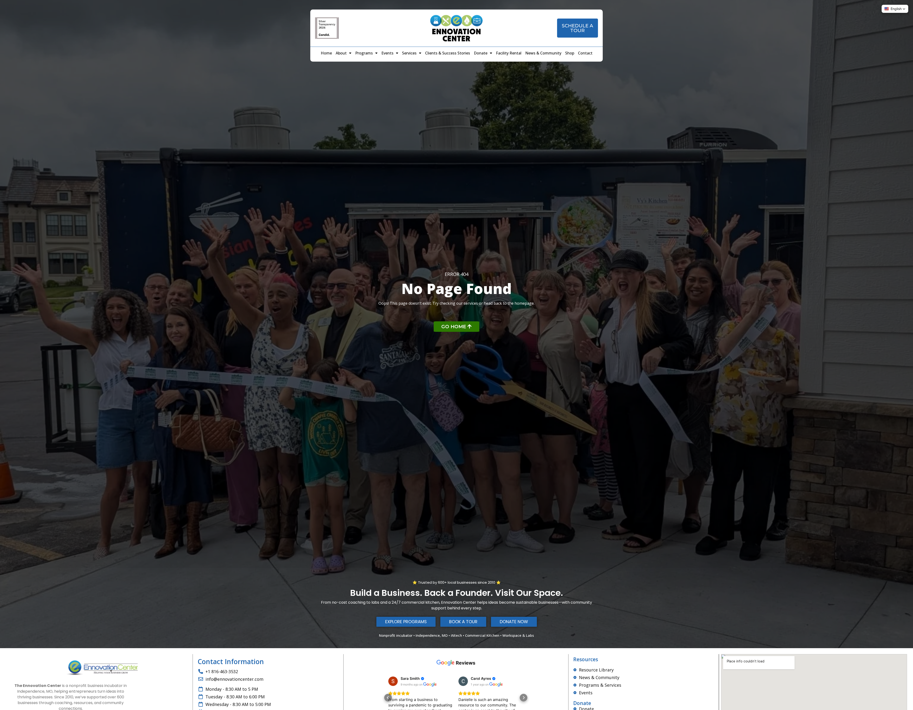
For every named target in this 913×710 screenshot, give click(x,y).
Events (387, 53)
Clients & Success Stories (447, 53)
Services (409, 53)
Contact (585, 53)
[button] (388, 697)
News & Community (543, 53)
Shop (569, 53)
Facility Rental (508, 53)
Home (326, 53)
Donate (480, 53)
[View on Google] (393, 681)
